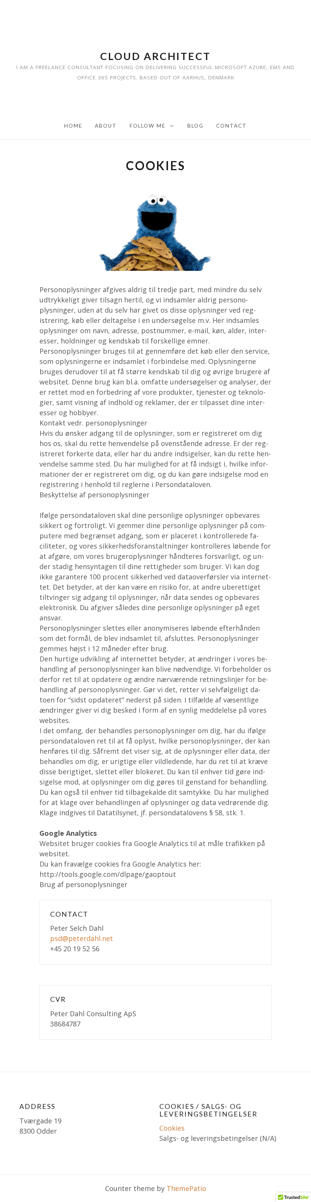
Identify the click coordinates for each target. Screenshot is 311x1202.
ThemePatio (186, 1188)
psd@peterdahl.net (81, 938)
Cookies (172, 1127)
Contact (231, 126)
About (106, 126)
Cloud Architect (155, 56)
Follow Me (147, 126)
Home (73, 126)
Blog (195, 126)
